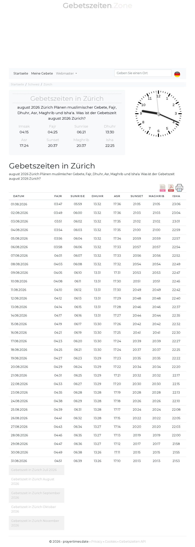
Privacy (96, 541)
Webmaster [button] (65, 73)
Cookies (111, 541)
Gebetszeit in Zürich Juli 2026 (34, 470)
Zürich (47, 84)
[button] (177, 71)
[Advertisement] (97, 39)
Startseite (21, 73)
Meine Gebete (42, 73)
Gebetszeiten (87, 5)
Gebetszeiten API (132, 541)
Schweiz (33, 84)
